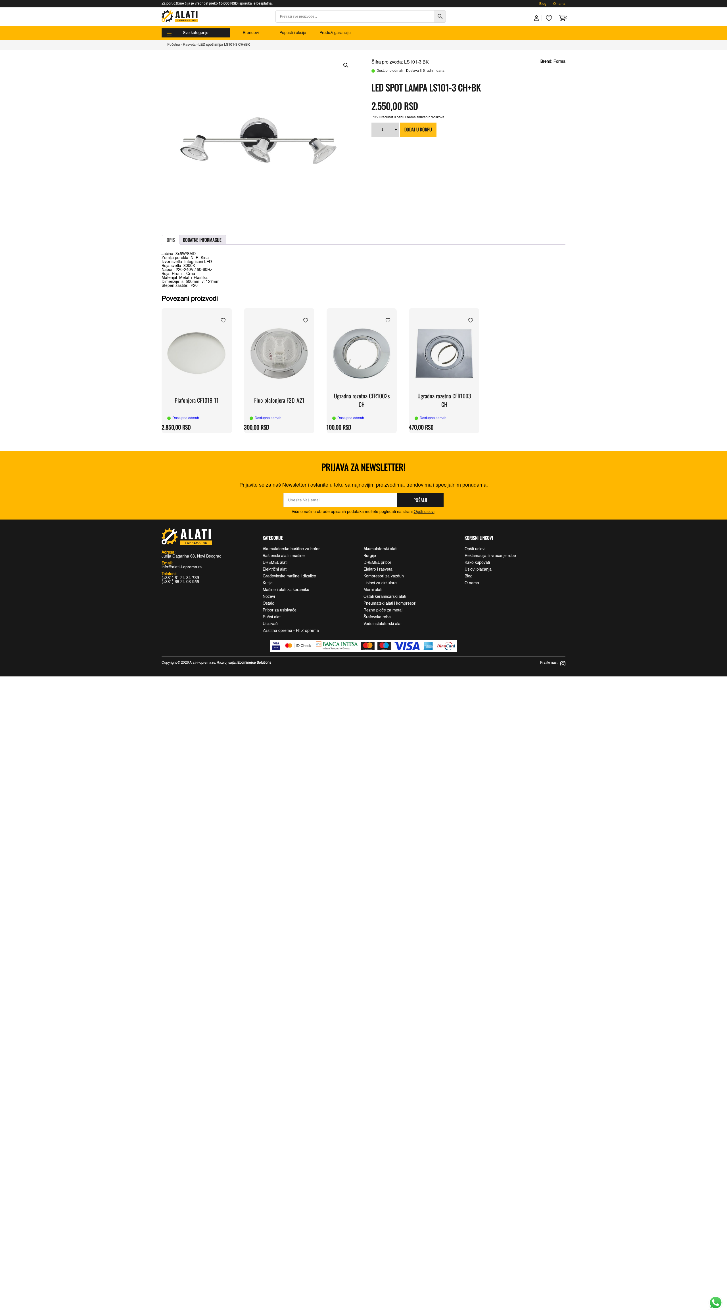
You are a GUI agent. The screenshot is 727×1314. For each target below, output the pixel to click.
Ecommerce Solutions (254, 663)
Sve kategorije (195, 33)
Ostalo (268, 604)
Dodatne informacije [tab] (202, 239)
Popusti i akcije (292, 33)
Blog (542, 4)
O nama (559, 4)
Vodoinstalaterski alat (383, 624)
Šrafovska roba (377, 617)
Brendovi (251, 33)
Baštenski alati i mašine (284, 556)
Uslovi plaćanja (478, 569)
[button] (346, 65)
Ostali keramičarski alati (385, 597)
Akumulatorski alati (380, 549)
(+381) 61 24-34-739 (180, 578)
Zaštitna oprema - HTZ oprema (291, 631)
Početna (173, 45)
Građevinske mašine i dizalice (289, 576)
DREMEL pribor (377, 563)
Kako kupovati (477, 563)
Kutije (268, 583)
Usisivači (270, 624)
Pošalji (420, 500)
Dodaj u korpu (418, 129)
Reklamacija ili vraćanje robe (490, 556)
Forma (559, 62)
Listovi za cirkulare (380, 583)
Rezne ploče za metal (383, 610)
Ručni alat (272, 617)
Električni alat (275, 569)
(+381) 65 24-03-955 (180, 582)
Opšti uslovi (424, 512)
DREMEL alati (275, 563)
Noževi (269, 597)
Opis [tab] (171, 239)
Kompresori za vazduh (384, 576)
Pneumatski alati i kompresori (390, 604)
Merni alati (373, 590)
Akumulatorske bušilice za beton (292, 549)
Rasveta (189, 45)
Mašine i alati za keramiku (286, 590)
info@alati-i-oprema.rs (182, 567)
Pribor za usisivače (279, 610)
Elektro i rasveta (378, 569)
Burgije (370, 556)
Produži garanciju (335, 33)
